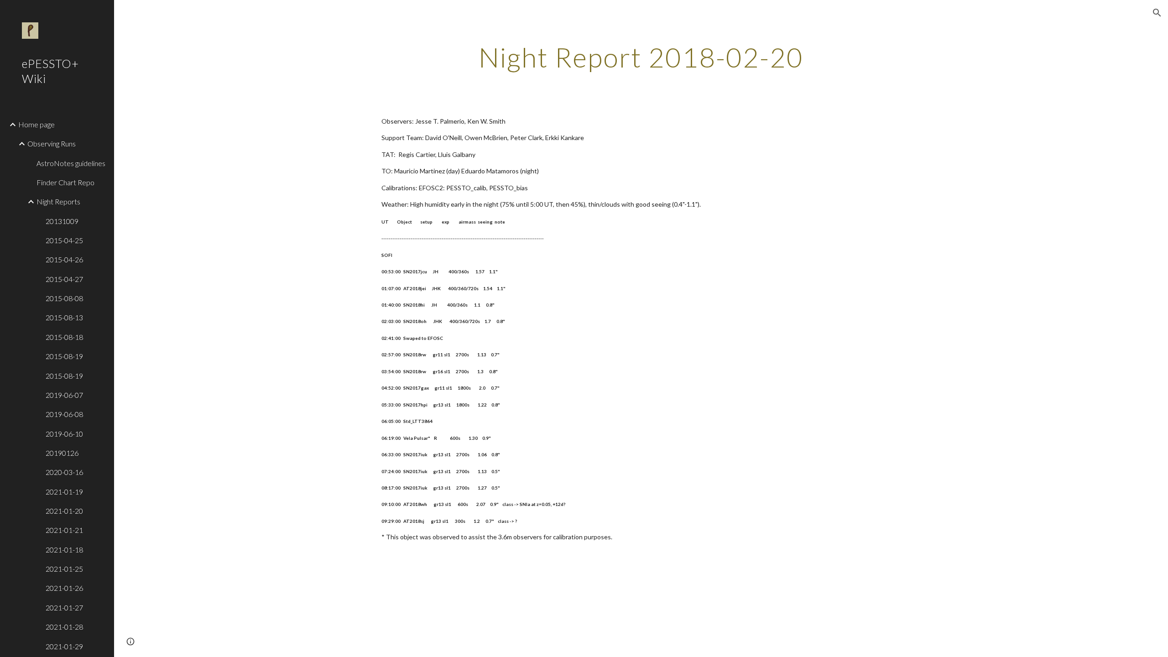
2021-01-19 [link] (64, 491)
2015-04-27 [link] (64, 279)
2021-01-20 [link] (64, 510)
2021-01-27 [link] (64, 607)
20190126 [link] (62, 452)
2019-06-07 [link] (64, 395)
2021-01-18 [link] (64, 549)
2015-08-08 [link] (64, 298)
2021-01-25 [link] (64, 568)
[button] (1157, 13)
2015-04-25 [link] (64, 240)
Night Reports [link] (58, 201)
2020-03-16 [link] (64, 472)
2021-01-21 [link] (64, 530)
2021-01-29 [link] (64, 646)
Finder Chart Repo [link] (65, 182)
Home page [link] (36, 124)
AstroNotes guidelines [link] (70, 163)
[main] (641, 57)
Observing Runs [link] (51, 143)
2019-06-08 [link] (64, 414)
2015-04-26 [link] (64, 259)
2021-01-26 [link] (64, 588)
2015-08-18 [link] (64, 337)
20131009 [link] (62, 221)
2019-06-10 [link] (64, 433)
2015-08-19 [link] (64, 356)
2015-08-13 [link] (64, 317)
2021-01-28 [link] (64, 626)
